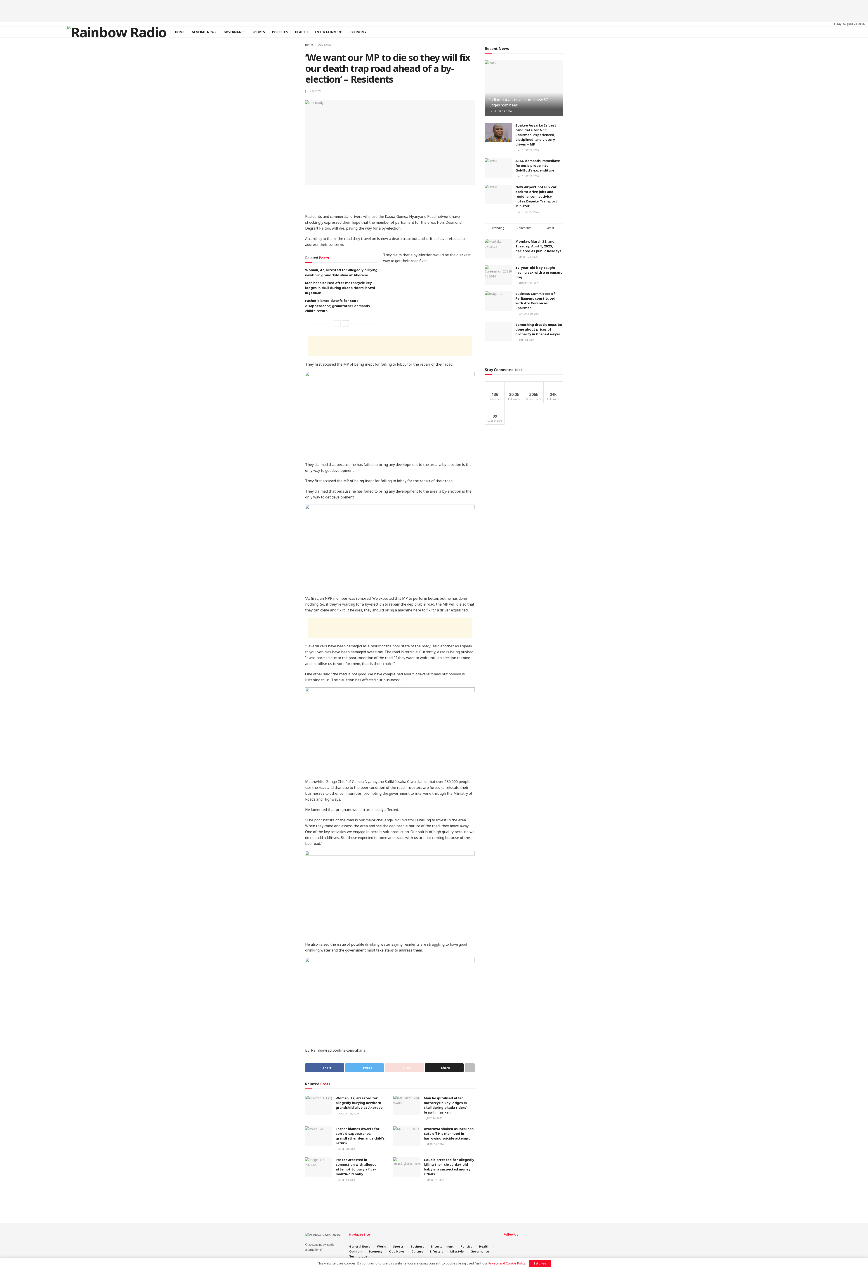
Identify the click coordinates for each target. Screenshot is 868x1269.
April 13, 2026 (346, 1180)
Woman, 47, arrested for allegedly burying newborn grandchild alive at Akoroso (359, 1103)
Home (179, 32)
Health (301, 32)
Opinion (355, 1251)
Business (417, 1246)
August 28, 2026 (501, 111)
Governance (234, 32)
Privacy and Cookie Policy (506, 1263)
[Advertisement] (434, 10)
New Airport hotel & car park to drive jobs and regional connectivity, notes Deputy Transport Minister (536, 196)
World (381, 1246)
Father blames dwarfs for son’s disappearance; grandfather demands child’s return (337, 305)
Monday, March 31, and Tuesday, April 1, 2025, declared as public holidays (538, 246)
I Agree (540, 1263)
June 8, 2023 (313, 91)
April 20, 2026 (346, 1149)
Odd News (324, 45)
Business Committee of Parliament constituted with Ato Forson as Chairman (535, 300)
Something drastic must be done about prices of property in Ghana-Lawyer (538, 329)
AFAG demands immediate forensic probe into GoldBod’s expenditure (537, 165)
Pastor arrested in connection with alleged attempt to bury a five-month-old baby (356, 1166)
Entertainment (329, 32)
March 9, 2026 (435, 1180)
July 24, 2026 (434, 1118)
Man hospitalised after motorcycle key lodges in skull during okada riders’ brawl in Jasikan (340, 287)
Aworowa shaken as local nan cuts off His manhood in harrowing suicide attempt (449, 1133)
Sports (258, 32)
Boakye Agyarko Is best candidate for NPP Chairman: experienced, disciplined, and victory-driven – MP (535, 134)
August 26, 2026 (348, 1113)
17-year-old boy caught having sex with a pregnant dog (538, 272)
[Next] (345, 323)
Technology (358, 1256)
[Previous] (337, 323)
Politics (280, 32)
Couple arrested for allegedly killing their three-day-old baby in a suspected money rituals (449, 1166)
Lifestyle (436, 1251)
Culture (417, 1251)
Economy (358, 32)
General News (204, 32)
